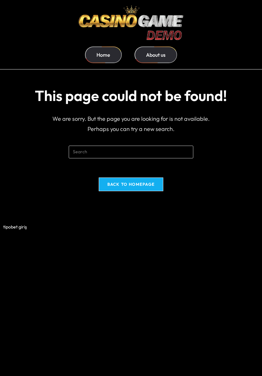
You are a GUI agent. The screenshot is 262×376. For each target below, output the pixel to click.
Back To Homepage (131, 184)
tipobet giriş (15, 227)
